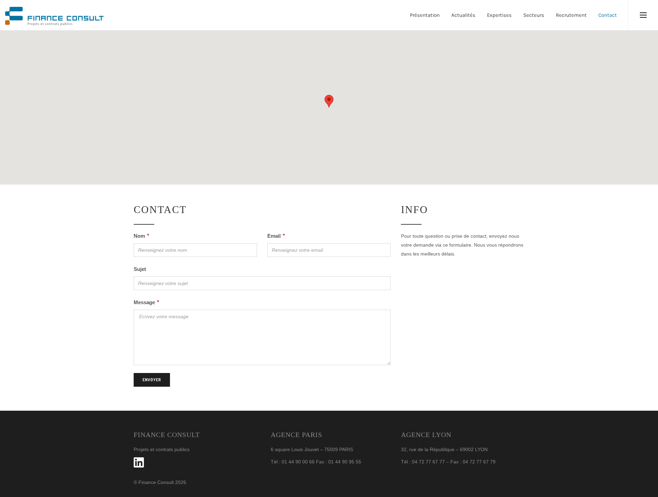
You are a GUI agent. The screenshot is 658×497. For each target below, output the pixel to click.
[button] (329, 101)
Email (276, 236)
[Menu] (643, 15)
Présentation (425, 15)
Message (146, 302)
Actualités (463, 15)
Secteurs (533, 15)
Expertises (499, 15)
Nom (141, 236)
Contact (607, 15)
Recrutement (571, 15)
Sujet (140, 269)
